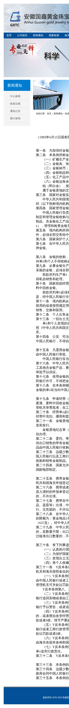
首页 (9, 35)
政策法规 (15, 103)
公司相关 (22, 35)
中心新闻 (15, 96)
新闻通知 (38, 35)
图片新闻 (15, 118)
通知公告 (15, 111)
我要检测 (54, 35)
